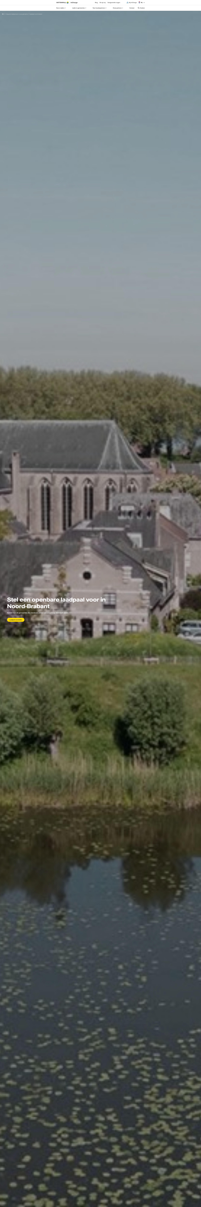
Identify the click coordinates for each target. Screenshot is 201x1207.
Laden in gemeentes (78, 8)
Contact (131, 8)
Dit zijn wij (103, 2)
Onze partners (117, 8)
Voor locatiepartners (99, 8)
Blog (96, 2)
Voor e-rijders (60, 8)
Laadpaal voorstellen (15, 620)
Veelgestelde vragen (113, 2)
